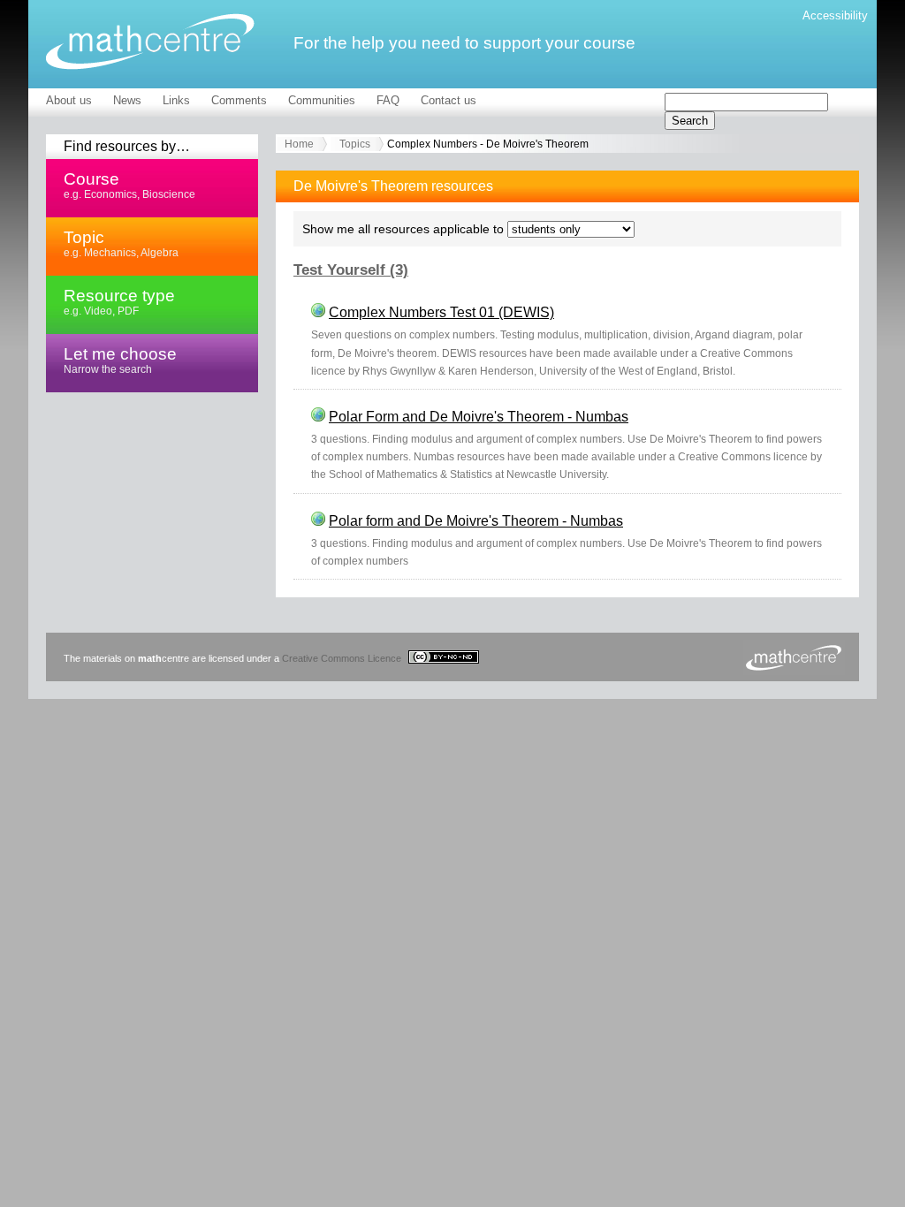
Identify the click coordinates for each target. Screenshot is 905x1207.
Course (129, 185)
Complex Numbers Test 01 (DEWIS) (441, 312)
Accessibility (835, 15)
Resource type (119, 301)
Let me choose (120, 360)
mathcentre (150, 41)
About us (69, 100)
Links (176, 100)
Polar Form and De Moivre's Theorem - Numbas (478, 416)
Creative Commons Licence (343, 658)
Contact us (448, 100)
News (127, 100)
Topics (354, 144)
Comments (239, 100)
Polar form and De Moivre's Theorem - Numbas (476, 520)
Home (299, 144)
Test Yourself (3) (350, 270)
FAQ (387, 100)
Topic (121, 243)
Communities (321, 100)
